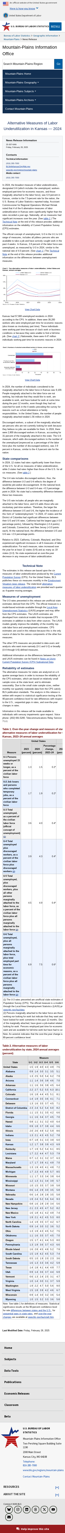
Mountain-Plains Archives (19, 100)
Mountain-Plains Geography (21, 82)
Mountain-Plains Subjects (19, 91)
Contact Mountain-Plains (36, 1476)
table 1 (47, 218)
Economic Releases (16, 1393)
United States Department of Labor (24, 15)
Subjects (10, 1359)
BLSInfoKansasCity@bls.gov (18, 166)
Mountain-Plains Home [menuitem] (18, 73)
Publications (12, 1382)
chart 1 (39, 251)
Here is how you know (22, 8)
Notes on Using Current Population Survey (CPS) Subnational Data (28, 660)
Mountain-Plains (12, 39)
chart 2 (15, 336)
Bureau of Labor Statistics (17, 35)
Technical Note (9, 221)
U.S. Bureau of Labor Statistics (30, 26)
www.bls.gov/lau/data (13, 1009)
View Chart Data (32, 309)
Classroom (11, 1405)
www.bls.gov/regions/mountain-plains (21, 170)
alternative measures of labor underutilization (27, 586)
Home (8, 1348)
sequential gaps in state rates (18, 1313)
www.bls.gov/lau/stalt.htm (41, 1317)
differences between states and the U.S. (31, 1310)
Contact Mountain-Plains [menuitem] (19, 108)
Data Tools (11, 1371)
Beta (7, 1416)
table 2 (26, 472)
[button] (57, 1488)
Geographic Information (45, 35)
